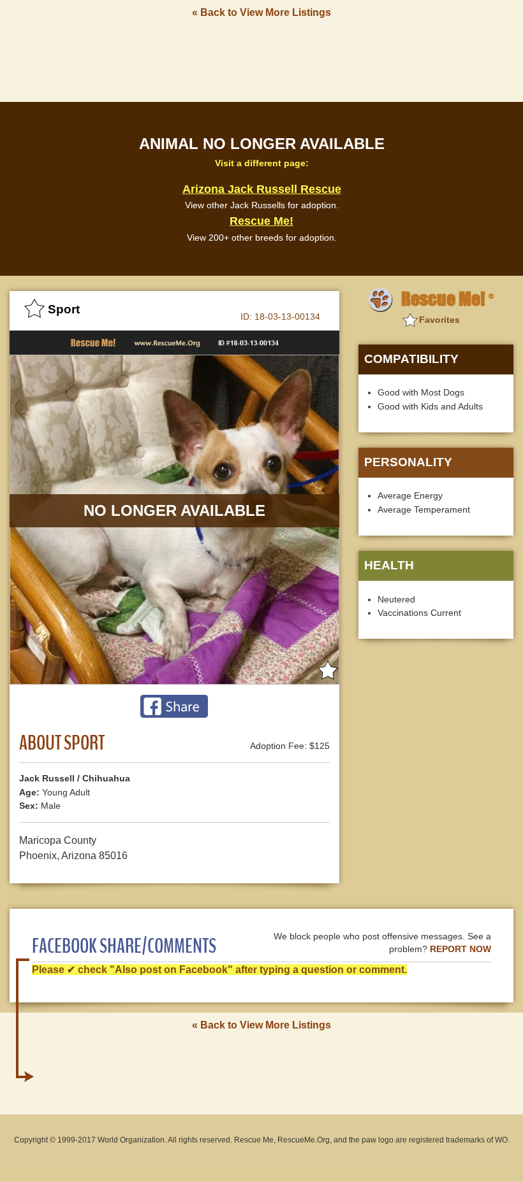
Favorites (439, 320)
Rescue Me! (261, 221)
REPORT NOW (460, 949)
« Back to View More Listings (261, 12)
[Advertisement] (261, 59)
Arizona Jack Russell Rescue (261, 189)
